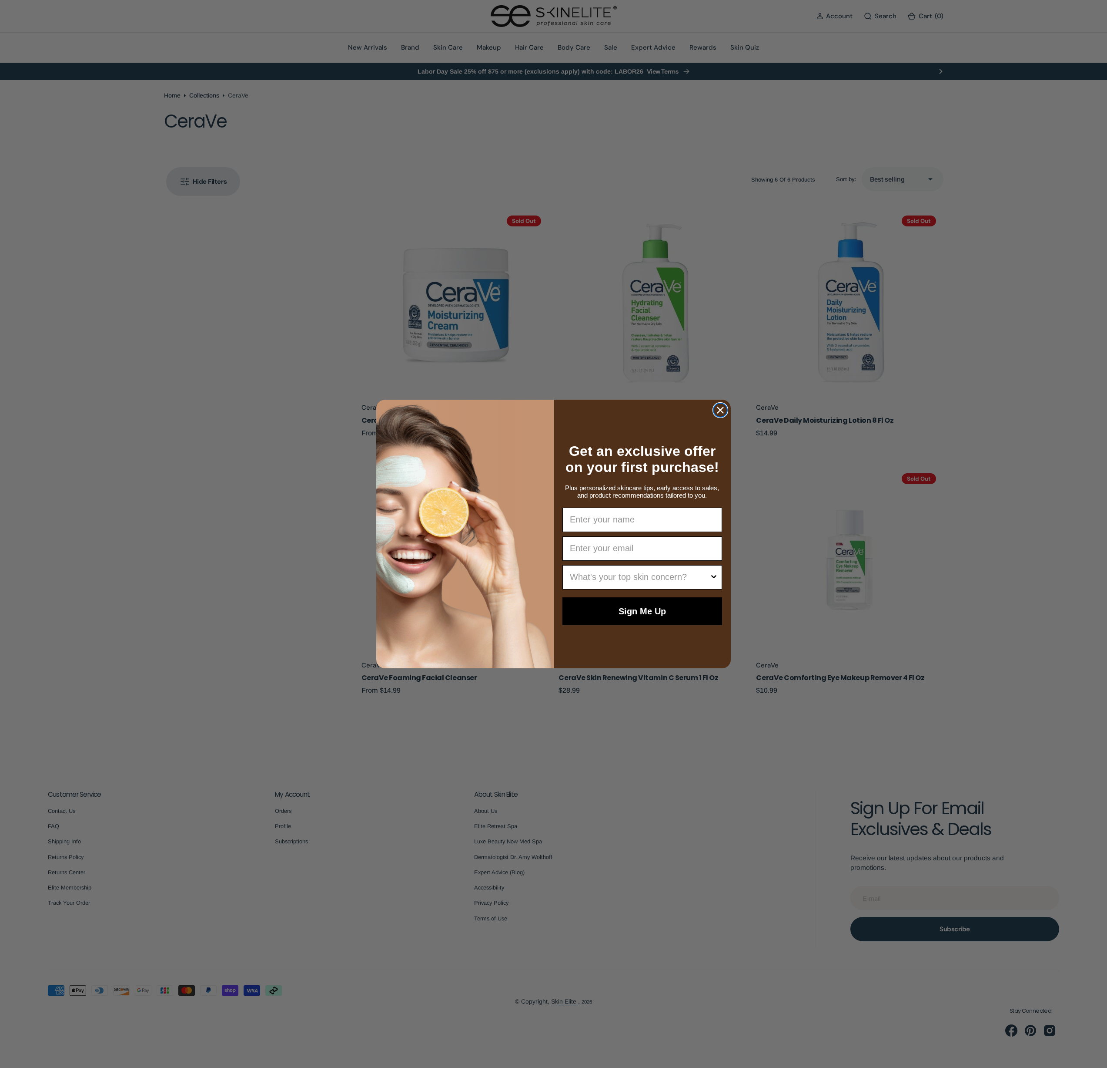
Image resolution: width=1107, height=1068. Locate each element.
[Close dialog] (720, 410)
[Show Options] (713, 577)
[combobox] (640, 577)
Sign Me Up (642, 611)
